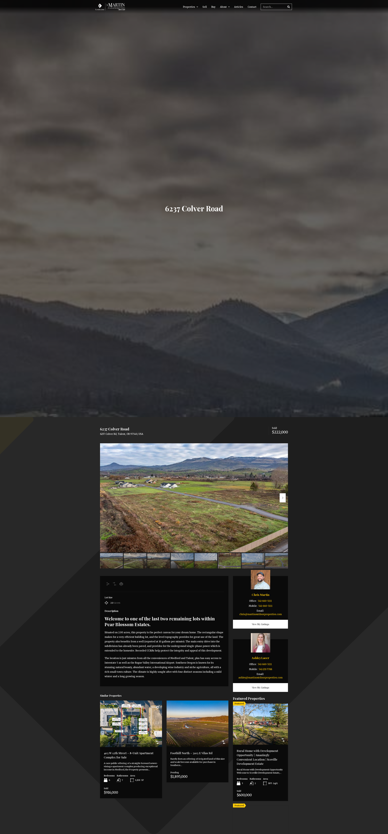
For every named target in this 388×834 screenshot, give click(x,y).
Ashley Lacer (260, 658)
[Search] (288, 7)
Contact (252, 6)
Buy (213, 6)
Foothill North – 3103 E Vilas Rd (191, 753)
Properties (189, 6)
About (223, 6)
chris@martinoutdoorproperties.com (260, 614)
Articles (238, 6)
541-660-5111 (265, 600)
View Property (131, 737)
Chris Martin (260, 595)
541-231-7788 (265, 669)
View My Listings (260, 624)
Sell (204, 6)
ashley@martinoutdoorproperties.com (260, 677)
